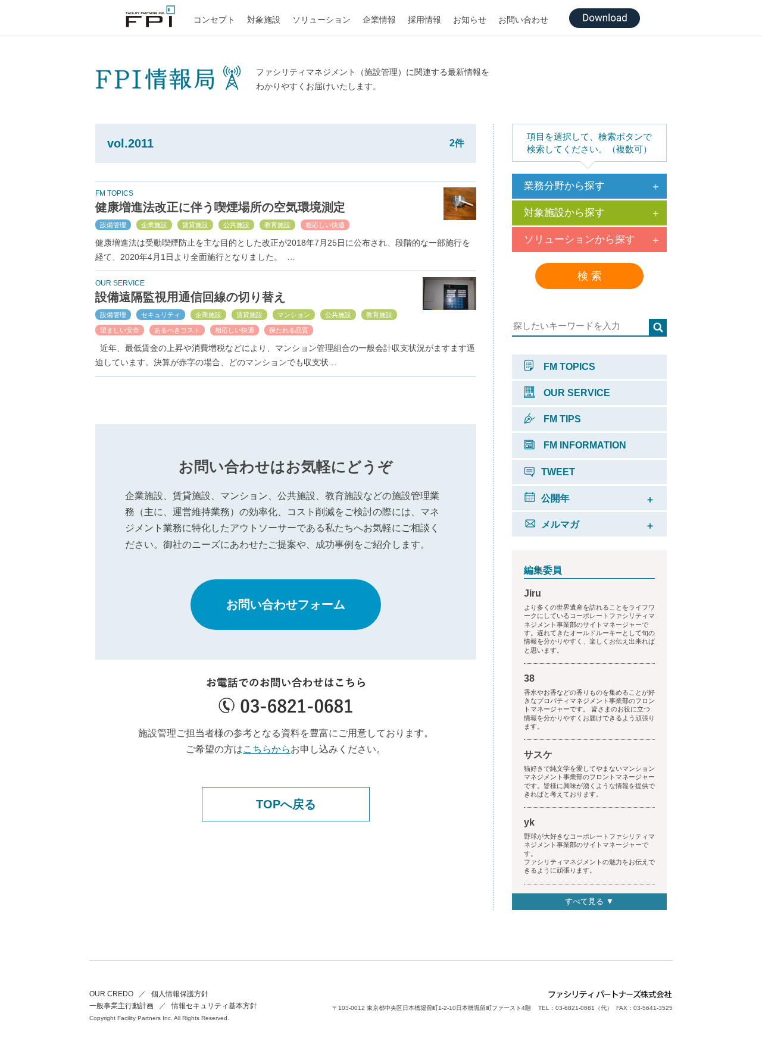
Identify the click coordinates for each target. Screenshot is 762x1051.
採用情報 (424, 19)
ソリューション (321, 19)
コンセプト (214, 19)
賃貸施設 (195, 224)
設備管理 (113, 224)
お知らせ (469, 19)
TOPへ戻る (286, 804)
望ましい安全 (119, 330)
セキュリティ (160, 314)
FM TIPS (561, 419)
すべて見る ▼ (589, 901)
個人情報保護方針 (179, 994)
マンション (293, 314)
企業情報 (379, 19)
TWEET (558, 472)
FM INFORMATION (583, 445)
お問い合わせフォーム (285, 604)
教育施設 (277, 224)
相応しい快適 (325, 224)
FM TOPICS (568, 367)
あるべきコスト (177, 330)
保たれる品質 (288, 330)
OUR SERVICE (575, 393)
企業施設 (154, 224)
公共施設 (236, 224)
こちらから (267, 749)
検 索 (589, 276)
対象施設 (263, 19)
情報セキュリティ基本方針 (214, 1006)
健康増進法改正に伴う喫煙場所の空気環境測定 (220, 207)
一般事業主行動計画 (121, 1006)
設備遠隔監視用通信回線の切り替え (190, 296)
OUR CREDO (111, 994)
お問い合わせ (523, 19)
